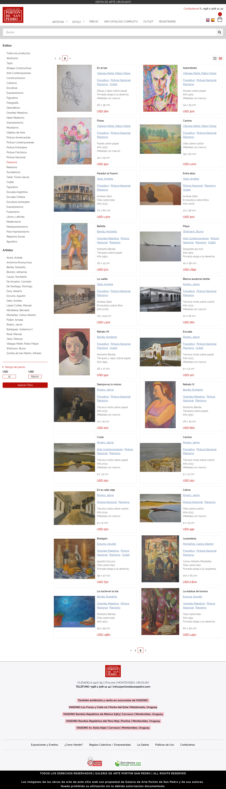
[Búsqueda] (219, 32)
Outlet (113, 84)
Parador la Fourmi (107, 173)
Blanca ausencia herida (196, 279)
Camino (187, 120)
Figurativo (103, 80)
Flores (100, 120)
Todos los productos (18, 53)
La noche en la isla (107, 591)
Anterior (56, 58)
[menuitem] (94, 22)
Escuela (187, 331)
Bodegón (102, 538)
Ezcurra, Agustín (106, 543)
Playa (186, 226)
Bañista (101, 226)
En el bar (102, 68)
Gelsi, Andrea (105, 178)
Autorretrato (190, 68)
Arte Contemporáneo (196, 238)
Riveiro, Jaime (191, 284)
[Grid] (215, 58)
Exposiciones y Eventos (44, 744)
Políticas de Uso (164, 744)
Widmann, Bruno (193, 231)
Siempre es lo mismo (109, 384)
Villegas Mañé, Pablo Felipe (113, 73)
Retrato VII (103, 331)
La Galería (143, 744)
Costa (100, 437)
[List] (220, 58)
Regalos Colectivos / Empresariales (110, 744)
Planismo (102, 84)
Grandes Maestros (108, 238)
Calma (187, 489)
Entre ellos (189, 173)
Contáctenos (191, 8)
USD (5, 371)
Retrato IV (188, 384)
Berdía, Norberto (107, 231)
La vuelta (102, 279)
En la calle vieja (106, 489)
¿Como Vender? (73, 744)
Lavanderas (189, 538)
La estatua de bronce (195, 591)
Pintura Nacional (120, 80)
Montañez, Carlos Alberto (198, 543)
